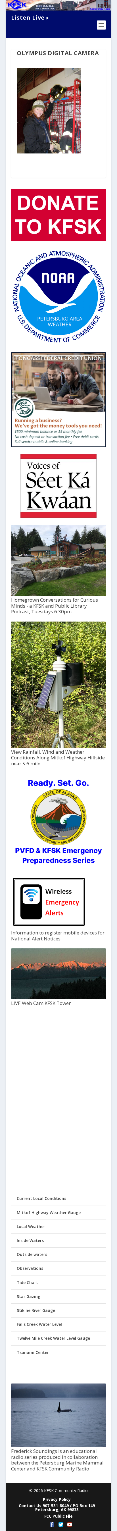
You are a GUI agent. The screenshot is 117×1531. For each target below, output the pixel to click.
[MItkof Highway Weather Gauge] (58, 746)
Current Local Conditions (41, 1198)
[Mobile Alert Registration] (49, 927)
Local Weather (31, 1226)
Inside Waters (30, 1240)
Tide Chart (27, 1282)
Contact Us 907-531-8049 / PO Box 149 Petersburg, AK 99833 (57, 1507)
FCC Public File (58, 1516)
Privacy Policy (57, 1499)
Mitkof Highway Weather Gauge (49, 1212)
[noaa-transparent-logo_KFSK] (58, 342)
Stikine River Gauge (36, 1310)
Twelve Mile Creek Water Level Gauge (53, 1338)
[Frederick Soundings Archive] (58, 1445)
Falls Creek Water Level (39, 1324)
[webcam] (58, 997)
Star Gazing (28, 1296)
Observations (30, 1268)
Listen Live (28, 17)
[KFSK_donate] (58, 239)
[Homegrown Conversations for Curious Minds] (58, 594)
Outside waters (32, 1254)
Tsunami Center (33, 1352)
